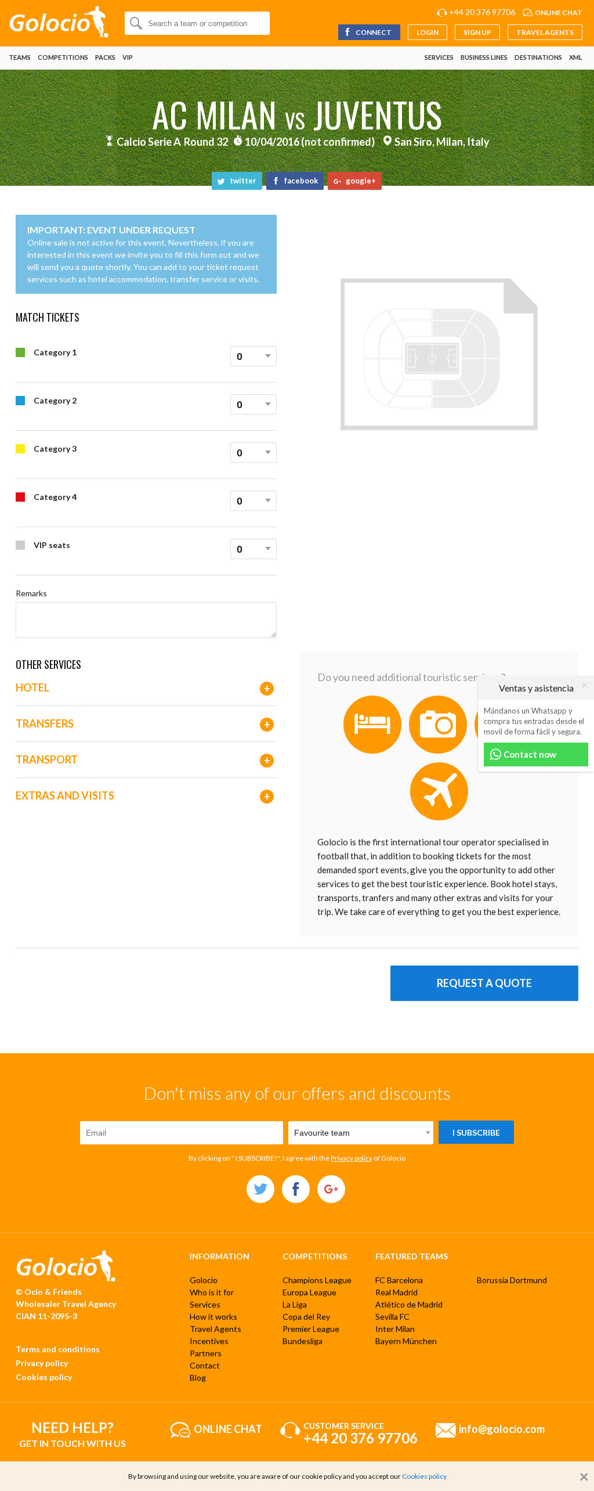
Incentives (209, 1341)
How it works (213, 1316)
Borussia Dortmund (512, 1280)
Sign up (477, 32)
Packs (105, 57)
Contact (205, 1365)
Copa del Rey (306, 1316)
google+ (360, 180)
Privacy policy (351, 1158)
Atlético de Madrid (409, 1304)
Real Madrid (396, 1292)
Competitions (63, 57)
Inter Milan (395, 1329)
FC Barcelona (399, 1280)
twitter (242, 180)
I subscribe (476, 1132)
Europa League (309, 1292)
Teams (20, 57)
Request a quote (484, 983)
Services (439, 57)
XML (575, 57)
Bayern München (406, 1341)
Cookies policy (44, 1377)
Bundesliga (302, 1341)
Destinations (538, 57)
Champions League (317, 1280)
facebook (300, 180)
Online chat (558, 12)
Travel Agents (545, 32)
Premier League (310, 1329)
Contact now (529, 754)
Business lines (484, 57)
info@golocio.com (502, 1428)
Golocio (204, 1280)
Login (427, 32)
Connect (373, 32)
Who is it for (212, 1292)
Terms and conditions (58, 1349)
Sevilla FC (392, 1316)
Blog (198, 1377)
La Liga (294, 1304)
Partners (206, 1353)
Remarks (31, 593)
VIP (127, 57)
